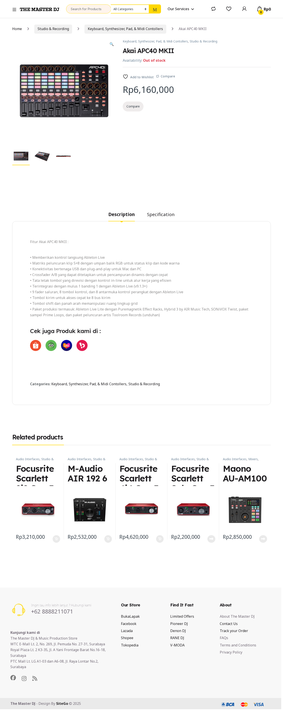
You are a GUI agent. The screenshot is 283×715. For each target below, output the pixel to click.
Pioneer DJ (179, 623)
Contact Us (229, 623)
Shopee (127, 637)
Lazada (127, 630)
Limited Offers (182, 616)
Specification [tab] (161, 214)
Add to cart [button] (56, 539)
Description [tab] (121, 214)
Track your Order (234, 630)
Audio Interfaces (28, 459)
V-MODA (177, 645)
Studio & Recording (53, 28)
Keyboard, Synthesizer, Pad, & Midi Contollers (125, 28)
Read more (211, 539)
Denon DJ (178, 630)
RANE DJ (177, 637)
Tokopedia (129, 645)
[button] (111, 44)
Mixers (253, 459)
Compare (168, 76)
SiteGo (62, 703)
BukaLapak (130, 616)
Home (17, 28)
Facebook (128, 623)
